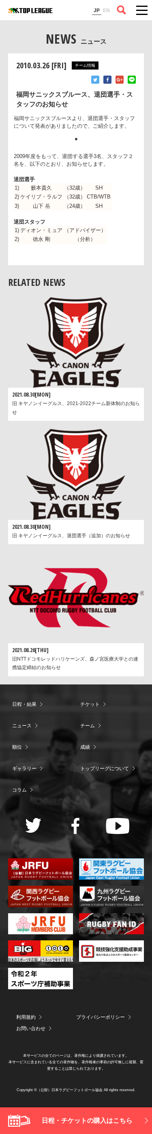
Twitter (95, 80)
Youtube (118, 826)
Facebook (107, 80)
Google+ (120, 80)
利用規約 (26, 1017)
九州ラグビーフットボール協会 (111, 896)
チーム (87, 726)
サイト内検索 (121, 10)
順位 (17, 747)
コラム (19, 790)
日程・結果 (24, 704)
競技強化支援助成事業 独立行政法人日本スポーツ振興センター (111, 951)
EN (106, 10)
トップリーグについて (104, 768)
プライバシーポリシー (100, 1017)
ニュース (22, 726)
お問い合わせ (30, 1028)
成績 (85, 747)
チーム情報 (85, 65)
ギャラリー (24, 768)
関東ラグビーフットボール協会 (111, 869)
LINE (132, 80)
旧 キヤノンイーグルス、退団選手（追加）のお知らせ (71, 535)
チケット (90, 704)
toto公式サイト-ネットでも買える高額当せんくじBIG (40, 951)
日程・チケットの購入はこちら (87, 1120)
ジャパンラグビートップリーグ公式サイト (30, 10)
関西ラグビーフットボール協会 (40, 896)
